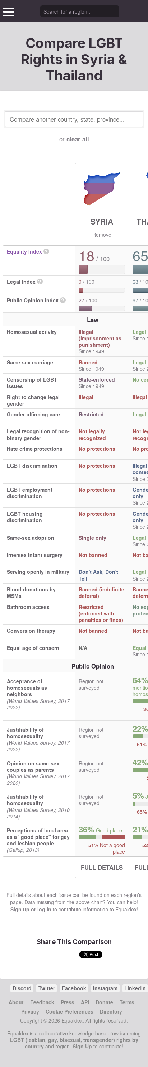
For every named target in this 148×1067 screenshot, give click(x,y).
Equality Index (24, 251)
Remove (101, 234)
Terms (127, 1002)
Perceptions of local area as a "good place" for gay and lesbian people (38, 837)
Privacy (30, 1011)
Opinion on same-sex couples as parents (33, 766)
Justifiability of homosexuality (25, 733)
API (85, 1002)
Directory (111, 1011)
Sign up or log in (30, 909)
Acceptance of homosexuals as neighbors (27, 688)
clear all (77, 138)
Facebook (74, 988)
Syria (102, 221)
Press (67, 1002)
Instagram (105, 988)
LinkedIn (135, 988)
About (16, 1002)
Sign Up (82, 1046)
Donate (104, 1002)
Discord (22, 988)
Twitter (46, 988)
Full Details (102, 867)
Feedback (42, 1002)
